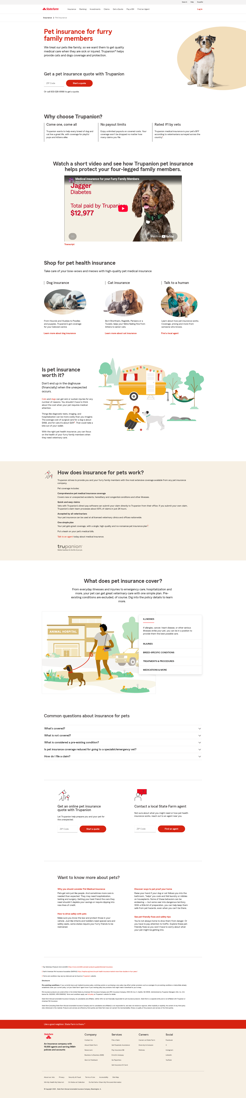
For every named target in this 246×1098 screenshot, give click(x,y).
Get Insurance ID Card (120, 1065)
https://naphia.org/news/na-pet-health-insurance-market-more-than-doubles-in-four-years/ (108, 971)
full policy (91, 994)
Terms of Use (90, 1077)
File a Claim (116, 1040)
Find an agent (171, 829)
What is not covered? (57, 735)
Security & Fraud (75, 1077)
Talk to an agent (65, 537)
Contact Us (89, 1040)
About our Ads (49, 1077)
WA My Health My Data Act (54, 1082)
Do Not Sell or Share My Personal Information (105, 1082)
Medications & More (155, 670)
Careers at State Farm (147, 1040)
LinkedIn (169, 1055)
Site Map (115, 1077)
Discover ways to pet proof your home (153, 889)
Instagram (169, 1050)
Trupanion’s (86, 976)
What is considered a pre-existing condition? (71, 742)
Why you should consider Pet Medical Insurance (81, 889)
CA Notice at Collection (76, 1082)
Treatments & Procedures (158, 661)
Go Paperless (116, 1060)
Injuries (148, 644)
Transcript (69, 244)
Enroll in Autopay (118, 1055)
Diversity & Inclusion (146, 1045)
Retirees (142, 1050)
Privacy (61, 1077)
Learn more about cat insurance (121, 333)
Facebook (169, 1040)
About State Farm (91, 1045)
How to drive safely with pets (72, 914)
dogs (53, 399)
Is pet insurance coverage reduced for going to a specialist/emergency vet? (90, 749)
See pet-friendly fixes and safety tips (152, 917)
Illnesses (148, 619)
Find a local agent (170, 333)
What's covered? (54, 728)
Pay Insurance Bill (118, 1050)
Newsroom (89, 1050)
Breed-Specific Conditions (158, 652)
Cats (44, 399)
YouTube (169, 1060)
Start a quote (79, 83)
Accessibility (103, 1077)
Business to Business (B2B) (94, 1055)
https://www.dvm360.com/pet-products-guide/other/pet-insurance (90, 967)
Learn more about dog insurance (60, 333)
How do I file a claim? (57, 756)
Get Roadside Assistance (121, 1045)
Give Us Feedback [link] (91, 1060)
